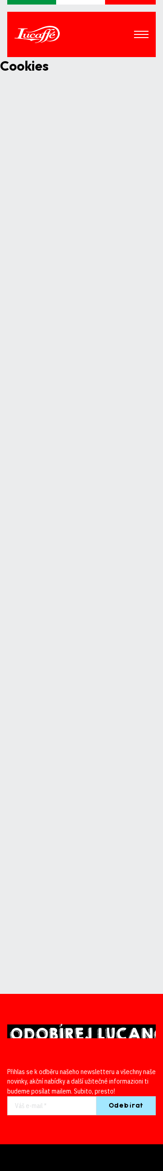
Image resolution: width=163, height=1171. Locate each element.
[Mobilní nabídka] (141, 34)
